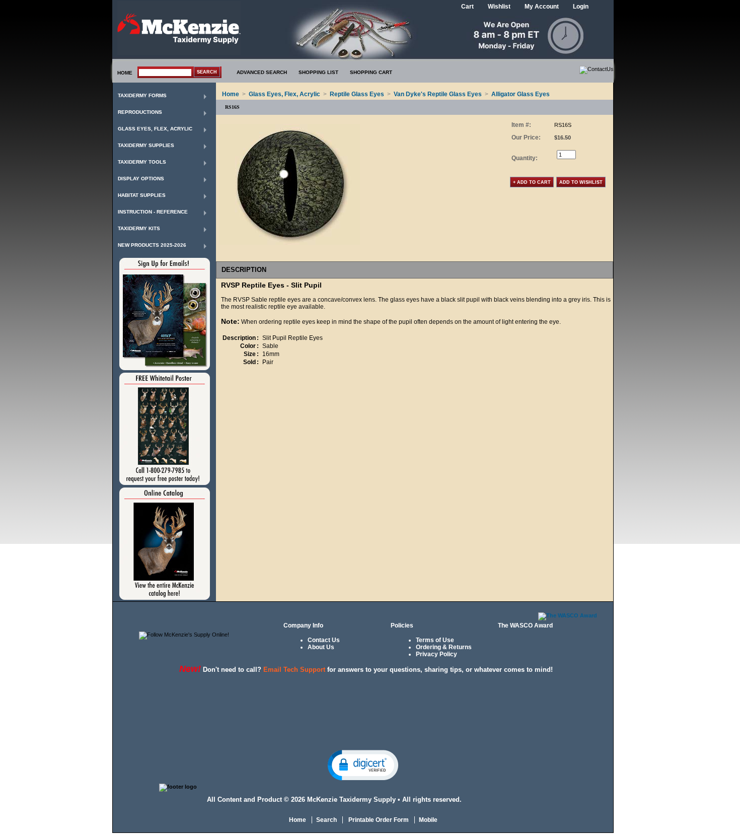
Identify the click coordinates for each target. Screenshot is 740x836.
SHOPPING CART (371, 72)
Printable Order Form (378, 819)
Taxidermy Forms (142, 95)
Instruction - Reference (153, 212)
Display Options (141, 178)
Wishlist (499, 6)
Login (580, 6)
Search (326, 819)
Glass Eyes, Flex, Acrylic (155, 128)
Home (230, 94)
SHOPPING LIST (318, 72)
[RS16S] (289, 243)
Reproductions (140, 112)
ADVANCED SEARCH (262, 72)
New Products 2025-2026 (152, 245)
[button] (363, 764)
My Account (542, 6)
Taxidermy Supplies (146, 145)
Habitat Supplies (142, 195)
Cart (467, 6)
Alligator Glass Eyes (520, 94)
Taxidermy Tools (142, 162)
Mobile (428, 819)
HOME (124, 73)
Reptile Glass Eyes (357, 94)
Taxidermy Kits (139, 228)
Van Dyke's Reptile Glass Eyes (438, 94)
